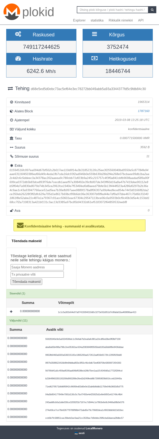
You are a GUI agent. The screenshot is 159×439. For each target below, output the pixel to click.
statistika (97, 20)
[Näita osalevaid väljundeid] (11, 312)
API (140, 20)
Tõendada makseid (27, 241)
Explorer (79, 20)
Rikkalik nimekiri (121, 20)
